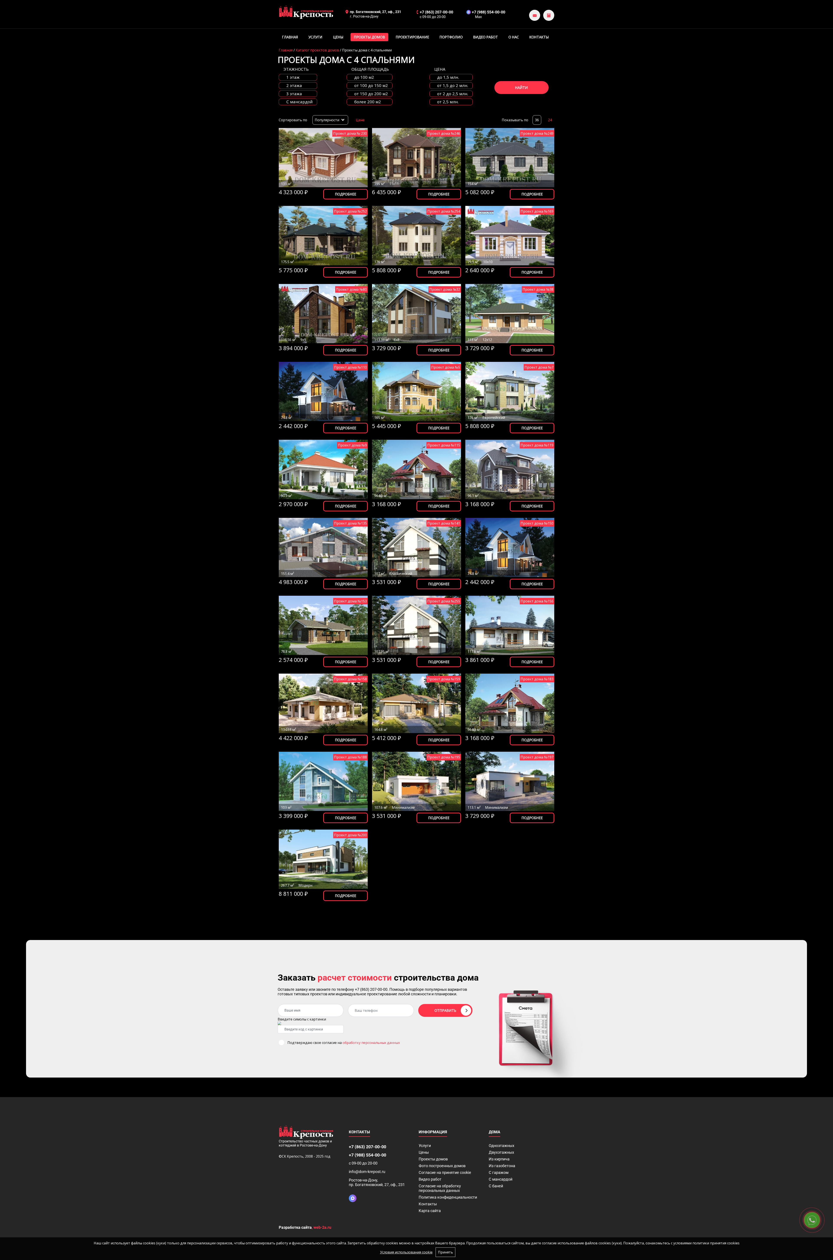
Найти (521, 87)
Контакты (539, 37)
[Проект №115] (416, 469)
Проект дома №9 (352, 445)
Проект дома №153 (350, 601)
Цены (338, 37)
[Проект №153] (323, 625)
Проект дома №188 (350, 757)
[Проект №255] (416, 625)
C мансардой (299, 102)
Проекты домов (369, 37)
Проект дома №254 (443, 211)
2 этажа (294, 86)
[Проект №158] (323, 703)
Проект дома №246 (443, 133)
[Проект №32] (416, 313)
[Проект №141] (416, 547)
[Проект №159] (416, 703)
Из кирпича (499, 1159)
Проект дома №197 (537, 757)
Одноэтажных (501, 1145)
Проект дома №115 (443, 445)
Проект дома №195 (443, 757)
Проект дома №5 (445, 367)
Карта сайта (430, 1210)
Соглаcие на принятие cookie (445, 1172)
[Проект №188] (323, 781)
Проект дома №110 (350, 367)
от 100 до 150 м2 (371, 86)
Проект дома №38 (538, 289)
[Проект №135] (323, 547)
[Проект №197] (509, 781)
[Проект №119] (509, 469)
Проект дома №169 (537, 211)
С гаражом (498, 1172)
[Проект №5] (416, 391)
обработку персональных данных (371, 1042)
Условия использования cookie (406, 1252)
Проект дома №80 (351, 289)
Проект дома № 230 (350, 133)
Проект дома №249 (537, 133)
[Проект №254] (416, 235)
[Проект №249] (509, 157)
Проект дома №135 (350, 523)
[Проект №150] (509, 547)
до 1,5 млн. (448, 77)
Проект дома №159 (443, 679)
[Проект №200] (323, 859)
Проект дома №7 (539, 367)
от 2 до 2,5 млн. (452, 94)
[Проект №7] (509, 391)
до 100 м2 (364, 77)
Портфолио (451, 37)
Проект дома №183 (537, 679)
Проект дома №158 (350, 679)
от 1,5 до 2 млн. (452, 86)
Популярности (327, 120)
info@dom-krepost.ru (367, 1171)
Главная (290, 37)
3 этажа (294, 94)
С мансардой (500, 1179)
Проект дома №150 (537, 523)
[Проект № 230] (323, 157)
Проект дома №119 (537, 445)
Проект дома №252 (350, 211)
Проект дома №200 (350, 835)
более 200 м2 (367, 102)
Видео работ (485, 37)
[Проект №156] (509, 625)
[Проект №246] (416, 157)
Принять (445, 1252)
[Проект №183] (509, 703)
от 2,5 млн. (448, 102)
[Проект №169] (509, 235)
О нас (513, 37)
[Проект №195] (416, 781)
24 (550, 120)
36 (537, 120)
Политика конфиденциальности (448, 1197)
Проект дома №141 (443, 523)
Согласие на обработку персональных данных (440, 1188)
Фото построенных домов (442, 1165)
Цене (360, 120)
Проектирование (412, 37)
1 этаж (293, 77)
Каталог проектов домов (317, 50)
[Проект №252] (323, 235)
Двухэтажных (501, 1152)
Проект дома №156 (537, 601)
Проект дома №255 (443, 601)
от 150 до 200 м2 (371, 94)
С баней (496, 1186)
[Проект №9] (323, 469)
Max (478, 17)
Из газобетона (502, 1165)
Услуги (315, 37)
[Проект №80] (323, 313)
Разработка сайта (295, 1227)
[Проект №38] (509, 313)
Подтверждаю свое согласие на (343, 1042)
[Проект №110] (323, 391)
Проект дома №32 (444, 289)
